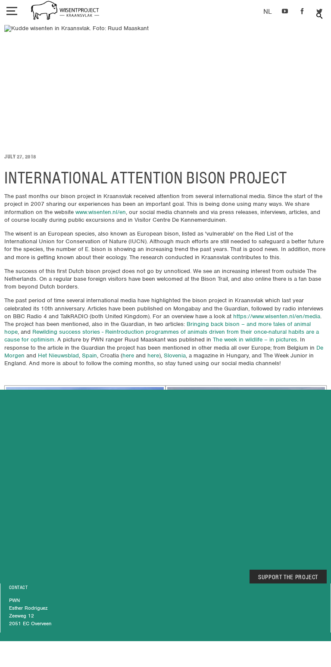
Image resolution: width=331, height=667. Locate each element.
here (128, 355)
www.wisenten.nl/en (100, 212)
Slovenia (175, 355)
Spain (89, 355)
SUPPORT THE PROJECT (288, 577)
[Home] (65, 11)
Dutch (267, 11)
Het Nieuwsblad (58, 355)
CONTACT (18, 587)
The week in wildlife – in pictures (255, 339)
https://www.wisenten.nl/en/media (276, 316)
